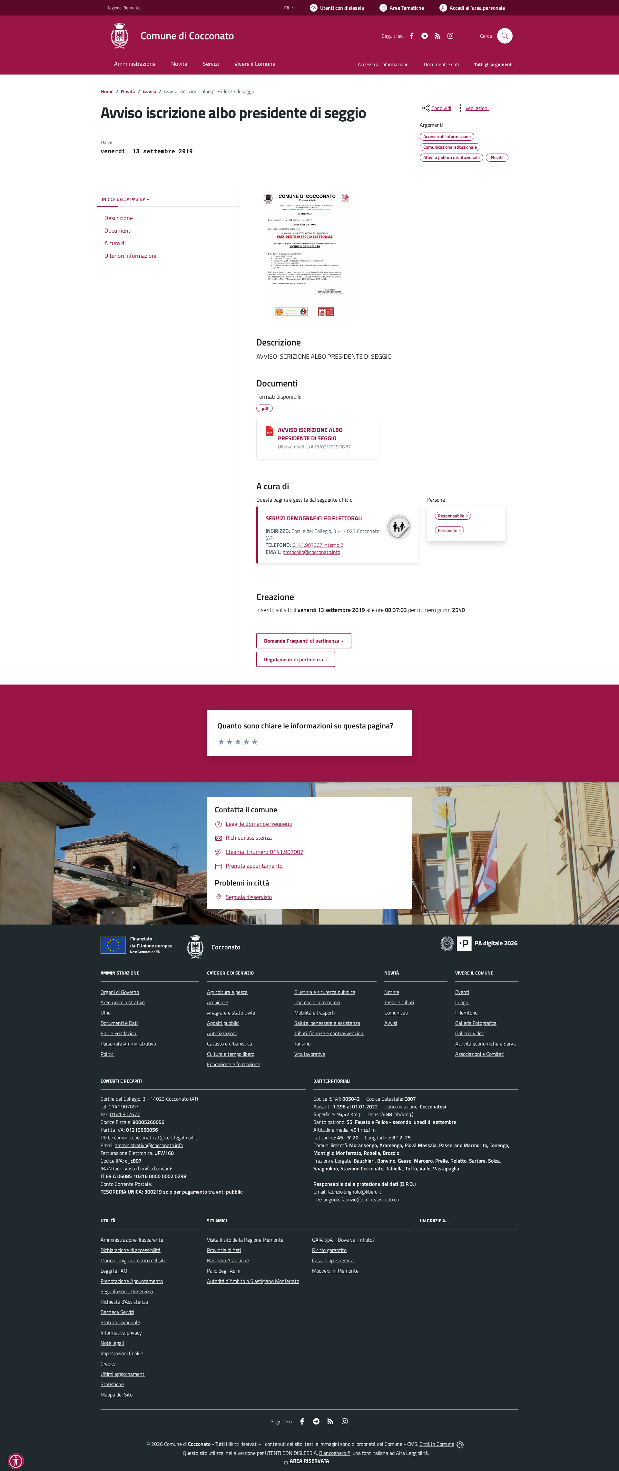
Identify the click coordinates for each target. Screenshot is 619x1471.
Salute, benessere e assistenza (327, 1023)
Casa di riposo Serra (333, 1260)
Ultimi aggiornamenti (123, 1374)
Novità (128, 91)
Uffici (106, 1012)
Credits (108, 1363)
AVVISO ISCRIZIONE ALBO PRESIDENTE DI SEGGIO (310, 434)
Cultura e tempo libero (230, 1054)
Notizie (391, 992)
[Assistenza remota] (460, 1444)
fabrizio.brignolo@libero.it (354, 1192)
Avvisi (149, 91)
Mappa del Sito (117, 1394)
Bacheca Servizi (117, 1312)
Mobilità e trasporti (314, 1012)
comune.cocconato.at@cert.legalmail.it (155, 1137)
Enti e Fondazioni (119, 1033)
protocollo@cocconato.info (311, 552)
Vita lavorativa (309, 1054)
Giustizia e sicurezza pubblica (324, 992)
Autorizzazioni (222, 1033)
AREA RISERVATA (309, 1461)
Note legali (112, 1343)
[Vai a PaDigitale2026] (479, 943)
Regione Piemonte (123, 7)
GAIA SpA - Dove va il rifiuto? (343, 1240)
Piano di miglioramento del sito (133, 1260)
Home (107, 91)
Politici (107, 1054)
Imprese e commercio (317, 1002)
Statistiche (112, 1384)
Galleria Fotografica (475, 1023)
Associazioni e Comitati (479, 1054)
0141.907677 (125, 1114)
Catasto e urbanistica (229, 1043)
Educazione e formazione (233, 1064)
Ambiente (217, 1002)
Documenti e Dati (119, 1023)
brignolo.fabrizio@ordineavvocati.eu (361, 1199)
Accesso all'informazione (383, 64)
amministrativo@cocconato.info (149, 1145)
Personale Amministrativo (128, 1043)
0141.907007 (124, 1106)
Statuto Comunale (120, 1322)
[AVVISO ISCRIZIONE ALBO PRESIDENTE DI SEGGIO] (269, 431)
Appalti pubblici (223, 1023)
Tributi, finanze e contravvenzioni (329, 1033)
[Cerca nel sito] (505, 36)
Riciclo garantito (329, 1250)
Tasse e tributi (399, 1002)
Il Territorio (466, 1012)
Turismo (302, 1043)
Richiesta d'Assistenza (124, 1302)
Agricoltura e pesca (227, 992)
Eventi (462, 992)
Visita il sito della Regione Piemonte (245, 1240)
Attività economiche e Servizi (486, 1043)
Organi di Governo (120, 992)
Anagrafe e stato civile (231, 1012)
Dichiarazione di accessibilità (131, 1250)
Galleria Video (469, 1033)
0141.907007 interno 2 (317, 545)
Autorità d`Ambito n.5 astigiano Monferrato (253, 1281)
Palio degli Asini (223, 1271)
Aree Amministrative (123, 1002)
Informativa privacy (121, 1332)
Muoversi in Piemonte (335, 1271)
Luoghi (462, 1002)
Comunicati (396, 1012)
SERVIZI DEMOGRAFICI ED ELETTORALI (314, 518)
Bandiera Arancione (228, 1260)
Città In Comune (436, 1444)
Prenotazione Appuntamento (132, 1281)
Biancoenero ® (334, 1453)
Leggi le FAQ (114, 1271)
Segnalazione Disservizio (127, 1291)
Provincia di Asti (224, 1250)
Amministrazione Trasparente (132, 1240)
